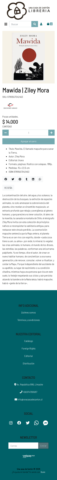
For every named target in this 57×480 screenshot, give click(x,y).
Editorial (28, 355)
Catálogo (28, 340)
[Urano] (10, 106)
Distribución (28, 363)
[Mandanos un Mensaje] (45, 423)
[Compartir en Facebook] (5, 179)
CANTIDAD (7, 126)
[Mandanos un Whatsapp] (36, 423)
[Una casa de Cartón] (28, 10)
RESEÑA (8, 187)
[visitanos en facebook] (19, 423)
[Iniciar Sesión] (41, 24)
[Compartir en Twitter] (13, 179)
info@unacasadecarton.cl (29, 399)
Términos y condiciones (28, 319)
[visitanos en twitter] (28, 423)
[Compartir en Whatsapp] (40, 179)
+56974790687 (29, 391)
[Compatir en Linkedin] (33, 179)
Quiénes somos (28, 312)
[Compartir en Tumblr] (26, 179)
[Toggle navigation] (5, 24)
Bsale (43, 472)
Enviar (43, 445)
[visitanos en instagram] (11, 423)
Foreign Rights (28, 348)
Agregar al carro (28, 141)
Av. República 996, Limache (29, 384)
